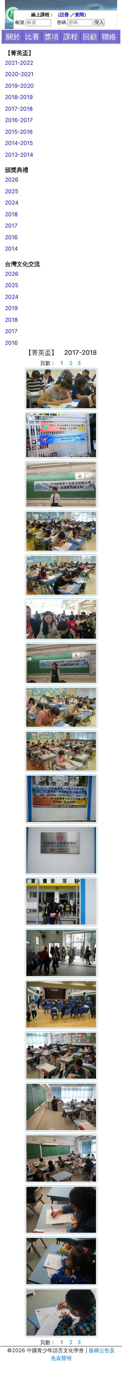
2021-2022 (19, 63)
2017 (11, 225)
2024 (12, 202)
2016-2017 (19, 120)
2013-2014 (19, 155)
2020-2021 (19, 74)
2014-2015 (19, 143)
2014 (11, 248)
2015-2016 (19, 132)
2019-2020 (19, 86)
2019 (11, 308)
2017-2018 (19, 109)
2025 (11, 191)
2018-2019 (19, 97)
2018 (11, 214)
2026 (12, 179)
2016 (11, 237)
